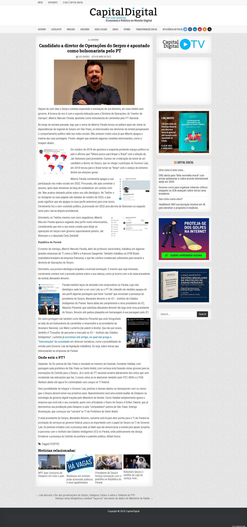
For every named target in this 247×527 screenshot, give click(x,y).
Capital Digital (185, 162)
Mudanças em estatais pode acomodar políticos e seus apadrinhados (80, 479)
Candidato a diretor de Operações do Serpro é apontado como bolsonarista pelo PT (94, 48)
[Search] (210, 29)
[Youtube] (200, 29)
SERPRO (54, 444)
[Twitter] (185, 29)
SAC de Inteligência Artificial (238, 526)
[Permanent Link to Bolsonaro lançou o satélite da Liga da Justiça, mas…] (137, 461)
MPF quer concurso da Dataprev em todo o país (51, 474)
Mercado (71, 29)
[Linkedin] (195, 29)
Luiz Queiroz (84, 56)
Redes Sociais (101, 29)
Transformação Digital (146, 29)
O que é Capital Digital (73, 2)
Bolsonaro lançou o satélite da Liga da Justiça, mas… (133, 475)
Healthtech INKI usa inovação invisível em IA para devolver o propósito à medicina (182, 206)
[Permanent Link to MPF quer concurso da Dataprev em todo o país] (51, 462)
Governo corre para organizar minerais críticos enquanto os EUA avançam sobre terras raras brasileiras (183, 190)
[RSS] (205, 29)
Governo (42, 29)
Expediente (53, 2)
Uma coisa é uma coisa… (171, 170)
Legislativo (56, 29)
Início (40, 2)
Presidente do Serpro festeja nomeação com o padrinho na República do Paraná (108, 477)
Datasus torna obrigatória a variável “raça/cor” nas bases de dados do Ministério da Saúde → (104, 498)
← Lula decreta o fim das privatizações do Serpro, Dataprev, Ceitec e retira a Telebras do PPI (85, 495)
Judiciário (84, 29)
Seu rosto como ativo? (171, 199)
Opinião (127, 29)
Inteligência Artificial (173, 29)
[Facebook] (190, 29)
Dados (115, 29)
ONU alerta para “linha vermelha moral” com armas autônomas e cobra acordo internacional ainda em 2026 (183, 178)
